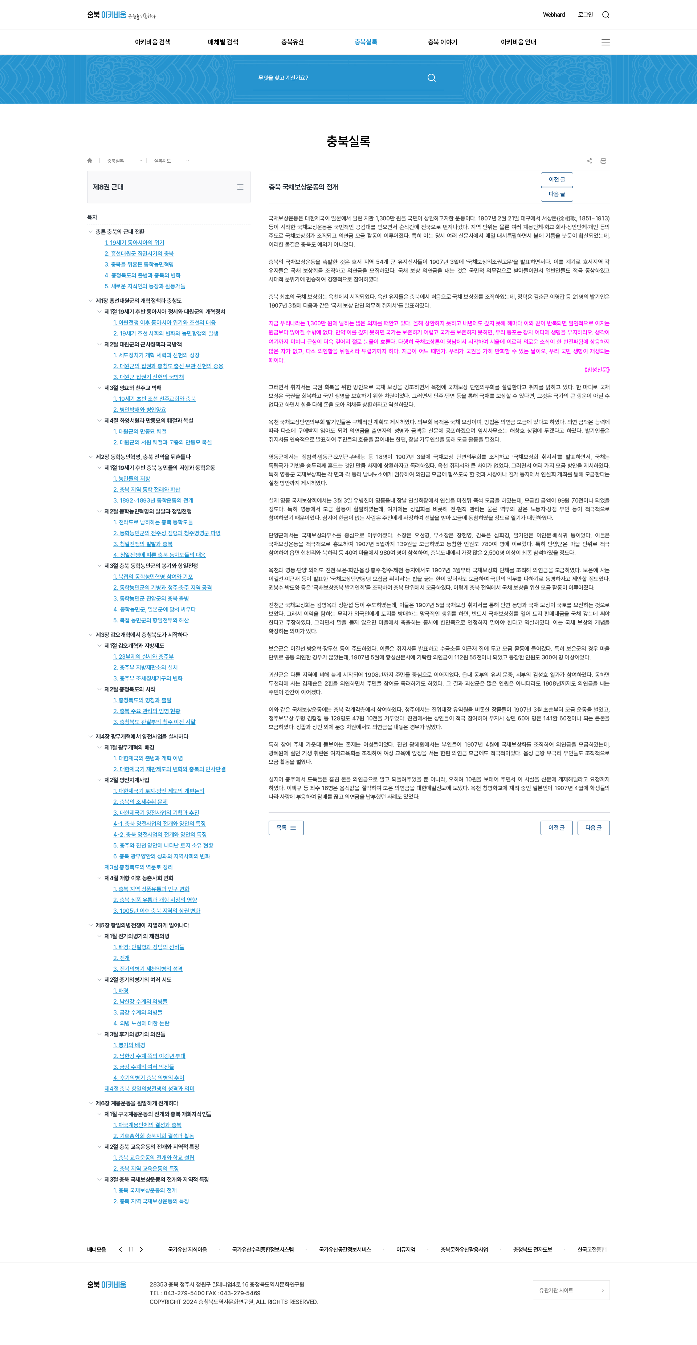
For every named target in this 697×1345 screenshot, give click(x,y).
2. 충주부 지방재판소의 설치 (145, 668)
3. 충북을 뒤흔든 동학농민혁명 (139, 264)
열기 (90, 231)
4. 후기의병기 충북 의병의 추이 (148, 1078)
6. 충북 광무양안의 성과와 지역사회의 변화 (161, 856)
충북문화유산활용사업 (400, 1249)
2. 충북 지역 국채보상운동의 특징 (151, 1201)
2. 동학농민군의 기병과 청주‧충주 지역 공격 (162, 588)
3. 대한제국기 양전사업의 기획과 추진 (156, 813)
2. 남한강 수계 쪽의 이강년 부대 (149, 1056)
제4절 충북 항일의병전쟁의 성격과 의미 (150, 1089)
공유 (589, 160)
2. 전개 (121, 958)
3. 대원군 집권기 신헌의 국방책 (148, 377)
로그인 (585, 14)
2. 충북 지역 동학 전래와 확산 (146, 490)
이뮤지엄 (341, 1249)
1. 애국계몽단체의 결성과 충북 (147, 1125)
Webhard (554, 14)
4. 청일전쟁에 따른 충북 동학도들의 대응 (159, 555)
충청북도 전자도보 (468, 1249)
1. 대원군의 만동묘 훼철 (140, 431)
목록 (281, 827)
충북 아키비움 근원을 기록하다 (121, 15)
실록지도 (162, 161)
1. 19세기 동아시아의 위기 (134, 243)
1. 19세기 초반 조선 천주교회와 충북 (154, 399)
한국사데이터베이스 (595, 1249)
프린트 (603, 160)
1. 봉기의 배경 (129, 1045)
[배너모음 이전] (120, 1249)
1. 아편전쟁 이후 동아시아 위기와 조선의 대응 (164, 323)
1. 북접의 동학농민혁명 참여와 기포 (153, 577)
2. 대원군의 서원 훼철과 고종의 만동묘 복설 (162, 442)
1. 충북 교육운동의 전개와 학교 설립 (154, 1158)
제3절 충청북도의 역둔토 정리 (138, 867)
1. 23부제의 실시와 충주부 (143, 657)
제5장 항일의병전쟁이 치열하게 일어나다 (142, 925)
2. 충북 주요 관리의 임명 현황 (146, 711)
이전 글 (557, 179)
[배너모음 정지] (131, 1249)
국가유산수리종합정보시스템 (198, 1249)
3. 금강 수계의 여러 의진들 (143, 1067)
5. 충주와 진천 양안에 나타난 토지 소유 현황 (163, 845)
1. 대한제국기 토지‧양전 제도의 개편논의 (158, 791)
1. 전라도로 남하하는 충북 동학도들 (153, 522)
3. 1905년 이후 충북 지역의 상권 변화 (156, 911)
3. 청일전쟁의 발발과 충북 (143, 544)
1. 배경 (121, 991)
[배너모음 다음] (141, 1249)
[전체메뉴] (606, 42)
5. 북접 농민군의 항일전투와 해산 (151, 620)
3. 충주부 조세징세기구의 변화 (148, 678)
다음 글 (557, 194)
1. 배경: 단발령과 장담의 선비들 (148, 947)
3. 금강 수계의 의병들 (138, 1012)
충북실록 (115, 161)
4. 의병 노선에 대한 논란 (141, 1023)
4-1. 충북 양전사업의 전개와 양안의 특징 (159, 824)
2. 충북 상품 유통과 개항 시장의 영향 (155, 900)
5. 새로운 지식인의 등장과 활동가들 (145, 286)
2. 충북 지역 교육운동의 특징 (146, 1169)
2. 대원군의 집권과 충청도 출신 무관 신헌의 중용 (168, 366)
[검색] (606, 15)
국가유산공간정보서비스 (281, 1249)
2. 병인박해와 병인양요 (139, 410)
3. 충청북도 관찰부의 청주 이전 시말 (154, 722)
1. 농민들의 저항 (131, 479)
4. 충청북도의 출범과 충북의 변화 (143, 275)
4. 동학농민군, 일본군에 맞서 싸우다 (154, 609)
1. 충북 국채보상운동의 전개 (144, 1190)
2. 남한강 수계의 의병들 (140, 1002)
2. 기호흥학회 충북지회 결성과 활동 (153, 1136)
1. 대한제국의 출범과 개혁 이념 (148, 758)
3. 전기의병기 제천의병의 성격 (148, 969)
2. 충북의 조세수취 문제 (140, 802)
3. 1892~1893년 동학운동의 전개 (153, 500)
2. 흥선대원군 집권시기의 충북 (139, 254)
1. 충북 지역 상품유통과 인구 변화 (151, 889)
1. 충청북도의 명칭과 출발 (142, 700)
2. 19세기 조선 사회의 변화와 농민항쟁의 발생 (166, 333)
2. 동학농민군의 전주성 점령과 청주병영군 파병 (167, 533)
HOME (93, 160)
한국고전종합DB (531, 1249)
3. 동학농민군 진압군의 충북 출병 (151, 599)
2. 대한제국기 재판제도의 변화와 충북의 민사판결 (169, 769)
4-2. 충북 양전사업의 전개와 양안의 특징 (160, 835)
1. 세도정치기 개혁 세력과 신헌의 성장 (156, 355)
